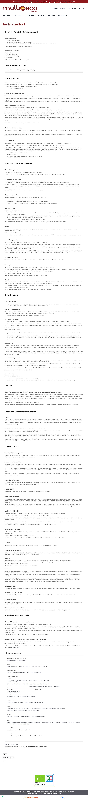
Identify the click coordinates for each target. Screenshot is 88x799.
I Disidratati (30, 16)
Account (74, 8)
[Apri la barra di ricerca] (83, 8)
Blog (69, 8)
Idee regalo (51, 16)
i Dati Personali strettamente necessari (32, 746)
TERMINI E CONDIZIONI (47, 793)
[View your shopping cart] (79, 8)
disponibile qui (15, 647)
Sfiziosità (41, 16)
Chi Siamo (62, 8)
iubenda (6, 746)
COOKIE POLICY (38, 793)
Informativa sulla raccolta (31, 797)
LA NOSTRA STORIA (57, 793)
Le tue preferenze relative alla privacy (50, 797)
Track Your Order (62, 16)
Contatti (56, 8)
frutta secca (6, 16)
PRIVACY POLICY (30, 793)
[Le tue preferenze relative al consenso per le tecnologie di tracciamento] (2, 796)
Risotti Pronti (18, 16)
